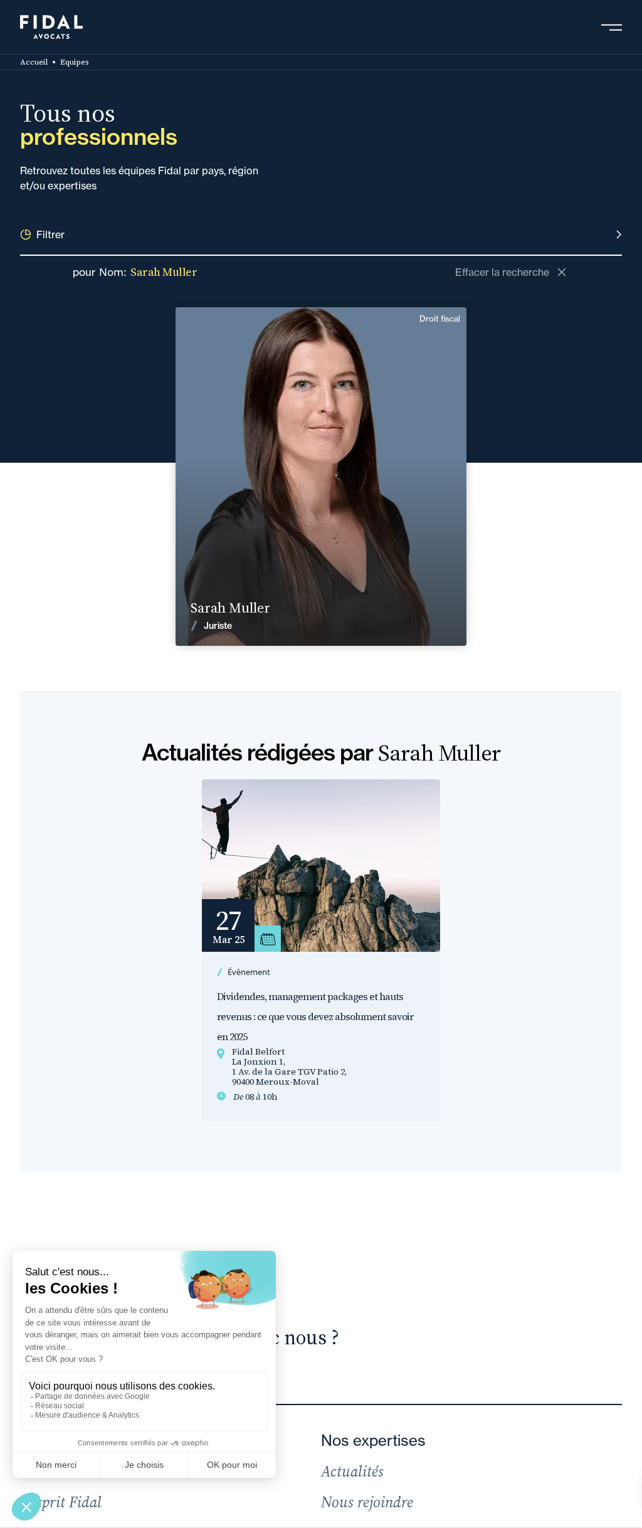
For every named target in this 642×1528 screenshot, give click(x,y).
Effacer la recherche (502, 272)
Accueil (34, 62)
